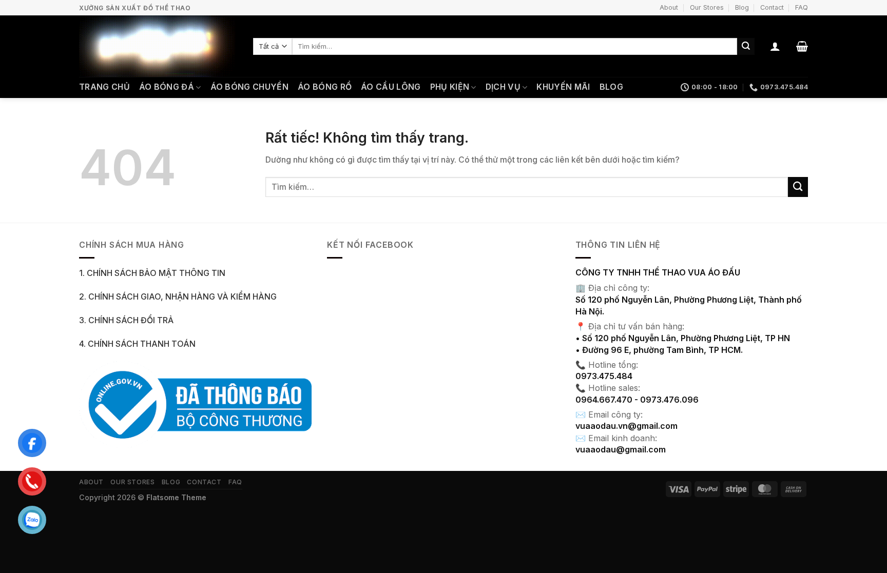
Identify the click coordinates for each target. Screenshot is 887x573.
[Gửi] (746, 46)
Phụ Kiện (450, 87)
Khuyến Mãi (563, 87)
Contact (772, 7)
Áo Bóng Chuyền (249, 87)
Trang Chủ (104, 87)
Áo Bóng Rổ (325, 87)
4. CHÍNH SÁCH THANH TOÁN (137, 344)
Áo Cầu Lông (391, 87)
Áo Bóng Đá (166, 87)
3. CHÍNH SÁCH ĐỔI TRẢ (126, 320)
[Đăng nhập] (775, 46)
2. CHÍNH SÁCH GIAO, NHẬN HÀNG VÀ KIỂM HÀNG (178, 297)
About (669, 7)
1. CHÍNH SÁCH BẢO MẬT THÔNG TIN (152, 273)
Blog (742, 7)
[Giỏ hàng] (802, 46)
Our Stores (707, 7)
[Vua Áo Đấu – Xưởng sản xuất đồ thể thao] (158, 46)
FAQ (801, 7)
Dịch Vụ (503, 87)
